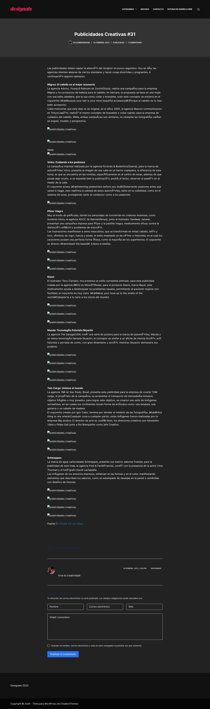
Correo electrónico (100, 606)
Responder (156, 568)
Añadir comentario (60, 617)
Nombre (55, 606)
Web (131, 606)
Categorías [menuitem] (128, 9)
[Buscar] (198, 9)
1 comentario (135, 42)
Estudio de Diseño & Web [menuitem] (179, 9)
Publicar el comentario (63, 654)
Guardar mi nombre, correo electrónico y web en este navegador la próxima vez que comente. (96, 645)
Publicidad (118, 42)
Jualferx (63, 568)
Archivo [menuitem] (145, 9)
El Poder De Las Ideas (70, 523)
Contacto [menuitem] (158, 9)
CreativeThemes (69, 703)
